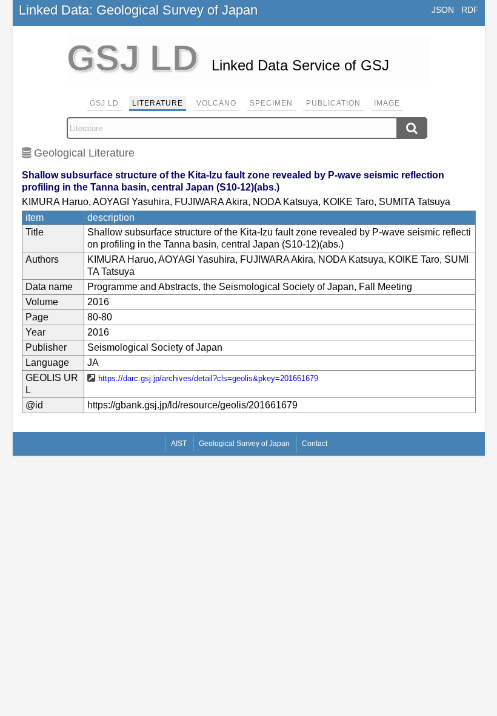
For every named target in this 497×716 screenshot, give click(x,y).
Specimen (271, 103)
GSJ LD (104, 103)
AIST (179, 443)
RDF (470, 10)
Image (387, 103)
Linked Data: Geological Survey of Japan (138, 10)
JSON (443, 10)
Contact (314, 443)
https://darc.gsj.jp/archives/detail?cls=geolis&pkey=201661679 (208, 378)
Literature (157, 103)
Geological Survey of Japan (244, 443)
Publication (333, 103)
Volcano (216, 103)
